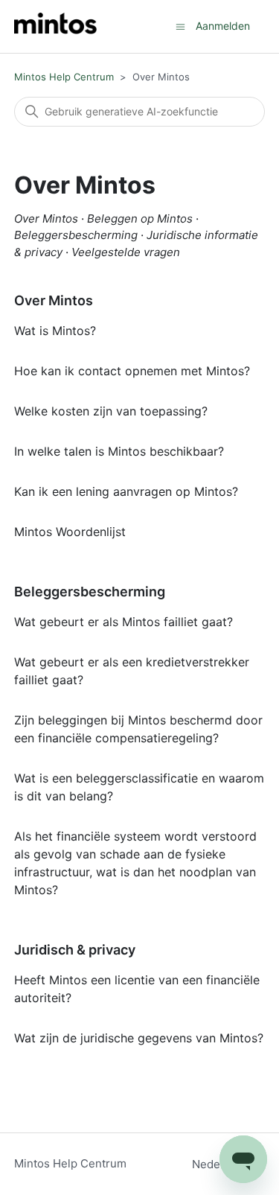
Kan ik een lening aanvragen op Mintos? (126, 491)
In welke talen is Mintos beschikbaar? (119, 451)
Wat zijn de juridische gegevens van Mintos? (138, 1037)
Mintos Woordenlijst (70, 531)
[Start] (55, 26)
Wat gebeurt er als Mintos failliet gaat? (123, 621)
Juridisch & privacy (74, 949)
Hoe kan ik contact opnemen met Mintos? (132, 370)
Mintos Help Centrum (64, 77)
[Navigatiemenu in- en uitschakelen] (180, 25)
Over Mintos (53, 300)
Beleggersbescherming (89, 591)
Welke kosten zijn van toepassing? (111, 411)
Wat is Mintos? (55, 330)
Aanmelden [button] (223, 25)
